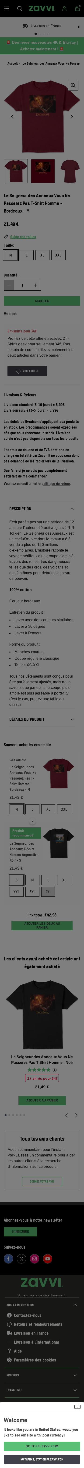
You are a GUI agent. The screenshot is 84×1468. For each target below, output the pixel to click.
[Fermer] (77, 1407)
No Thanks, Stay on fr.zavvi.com (42, 1459)
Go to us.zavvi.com (42, 1446)
